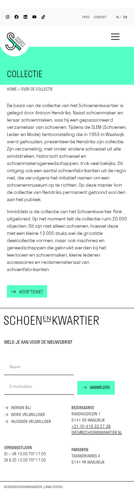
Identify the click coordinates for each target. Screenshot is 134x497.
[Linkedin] (25, 17)
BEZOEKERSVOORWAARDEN (23, 487)
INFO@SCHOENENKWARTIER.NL (96, 432)
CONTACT (100, 17)
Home (11, 89)
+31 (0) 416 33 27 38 (91, 426)
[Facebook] (16, 17)
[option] (125, 17)
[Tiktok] (43, 17)
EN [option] (125, 17)
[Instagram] (7, 17)
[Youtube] (34, 17)
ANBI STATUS (54, 487)
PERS (86, 17)
